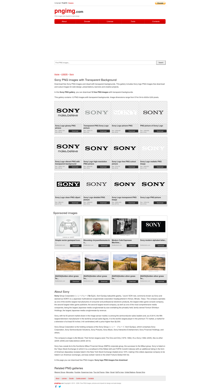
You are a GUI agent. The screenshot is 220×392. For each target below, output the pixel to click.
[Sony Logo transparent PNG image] (125, 184)
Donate (87, 21)
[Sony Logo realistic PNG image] (153, 148)
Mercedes (69, 372)
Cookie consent (81, 378)
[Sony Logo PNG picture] (153, 184)
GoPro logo (119, 372)
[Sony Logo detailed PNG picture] (96, 184)
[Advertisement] (110, 41)
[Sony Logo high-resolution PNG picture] (96, 148)
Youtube (77, 372)
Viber (107, 372)
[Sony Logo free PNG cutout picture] (125, 148)
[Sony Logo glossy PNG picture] (68, 112)
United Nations (130, 372)
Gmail (112, 372)
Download (75, 131)
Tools (133, 21)
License (110, 21)
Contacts (156, 21)
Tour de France (98, 372)
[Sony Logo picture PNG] (125, 112)
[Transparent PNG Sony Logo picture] (96, 112)
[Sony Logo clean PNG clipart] (68, 184)
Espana (71, 3)
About (64, 21)
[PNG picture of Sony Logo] (153, 112)
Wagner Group (59, 372)
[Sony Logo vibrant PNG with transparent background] (68, 148)
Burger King (140, 372)
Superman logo (86, 372)
